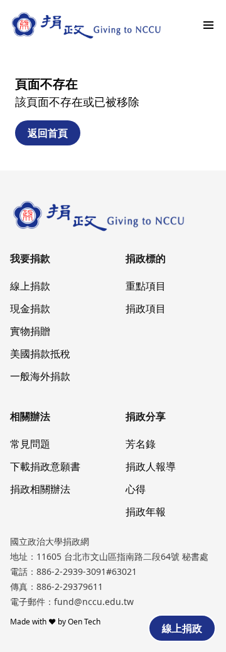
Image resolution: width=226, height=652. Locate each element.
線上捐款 (30, 286)
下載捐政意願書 (45, 466)
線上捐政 (182, 628)
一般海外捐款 (40, 376)
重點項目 (146, 286)
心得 (136, 489)
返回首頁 (48, 133)
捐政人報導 (151, 466)
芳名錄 (141, 444)
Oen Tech (84, 621)
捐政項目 (146, 308)
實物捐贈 (30, 331)
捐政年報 (146, 511)
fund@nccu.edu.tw (94, 601)
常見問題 (30, 444)
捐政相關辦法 (40, 489)
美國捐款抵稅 (40, 353)
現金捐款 (30, 308)
